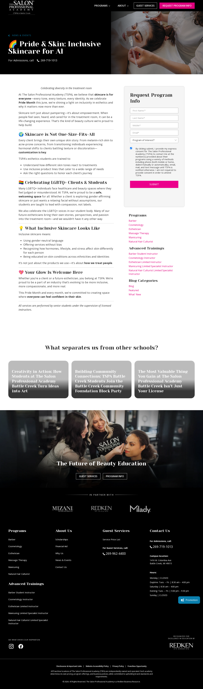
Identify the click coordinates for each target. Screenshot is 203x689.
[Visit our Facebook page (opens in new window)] (21, 646)
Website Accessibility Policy (97, 666)
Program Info (115, 476)
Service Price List (111, 539)
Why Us (59, 553)
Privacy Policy (118, 666)
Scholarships (61, 539)
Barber (133, 220)
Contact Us (61, 567)
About (122, 5)
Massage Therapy (139, 233)
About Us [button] (63, 531)
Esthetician (135, 229)
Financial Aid (61, 546)
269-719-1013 (163, 546)
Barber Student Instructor (143, 253)
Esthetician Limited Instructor (145, 262)
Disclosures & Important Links (69, 666)
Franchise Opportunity (137, 666)
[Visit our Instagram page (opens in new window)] (11, 646)
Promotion (192, 600)
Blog (131, 286)
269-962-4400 (122, 553)
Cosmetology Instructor (142, 258)
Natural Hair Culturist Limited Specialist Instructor (151, 272)
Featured (134, 290)
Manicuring (135, 237)
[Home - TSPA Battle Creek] (21, 5)
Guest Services (145, 5)
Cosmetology (136, 225)
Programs (101, 5)
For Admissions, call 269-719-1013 (32, 60)
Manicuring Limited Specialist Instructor (151, 266)
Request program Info (177, 5)
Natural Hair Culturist (141, 241)
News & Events (20, 35)
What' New (135, 294)
